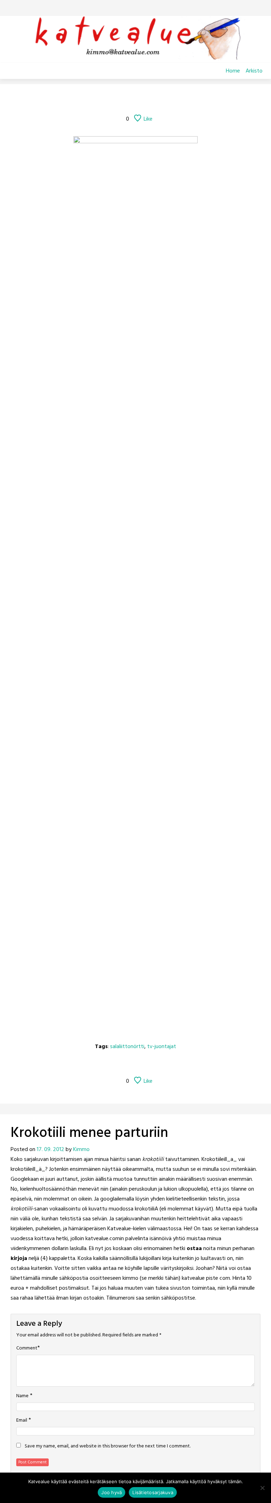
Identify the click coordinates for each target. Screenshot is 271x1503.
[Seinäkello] (107, 99)
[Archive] (144, 99)
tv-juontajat (161, 1046)
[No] (262, 1487)
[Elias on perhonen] (90, 99)
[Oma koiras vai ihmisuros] (181, 99)
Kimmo (81, 1149)
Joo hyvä (111, 1492)
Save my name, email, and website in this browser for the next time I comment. (108, 1446)
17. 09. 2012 (50, 1149)
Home (233, 71)
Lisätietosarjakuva (152, 1492)
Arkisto (254, 71)
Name (22, 1396)
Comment (26, 1348)
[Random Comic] (125, 99)
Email (21, 1420)
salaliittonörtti (127, 1046)
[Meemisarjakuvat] (163, 99)
